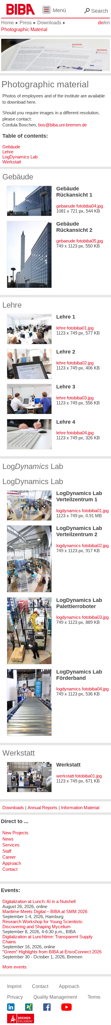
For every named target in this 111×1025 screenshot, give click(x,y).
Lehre (7, 151)
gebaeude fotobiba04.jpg (79, 205)
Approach (11, 863)
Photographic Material (24, 29)
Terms (94, 997)
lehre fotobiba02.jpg (75, 362)
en (107, 22)
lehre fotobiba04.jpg (75, 432)
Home (7, 22)
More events (14, 966)
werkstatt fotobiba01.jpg (79, 775)
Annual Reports (42, 807)
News (8, 838)
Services (11, 844)
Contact (9, 869)
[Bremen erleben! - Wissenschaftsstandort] (20, 1019)
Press (26, 22)
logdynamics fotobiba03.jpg (82, 617)
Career (9, 856)
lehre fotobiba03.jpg (75, 397)
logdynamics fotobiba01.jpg (82, 510)
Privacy (15, 997)
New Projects (15, 832)
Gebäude (11, 146)
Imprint (14, 986)
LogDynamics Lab (20, 156)
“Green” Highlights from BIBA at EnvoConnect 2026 (52, 951)
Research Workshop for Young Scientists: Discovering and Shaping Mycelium (42, 924)
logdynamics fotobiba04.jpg (82, 688)
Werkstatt (11, 161)
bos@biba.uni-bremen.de (62, 124)
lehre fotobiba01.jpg (75, 327)
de (100, 22)
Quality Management (55, 997)
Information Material (80, 807)
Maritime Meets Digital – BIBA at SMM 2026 (44, 911)
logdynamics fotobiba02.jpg (82, 545)
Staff (6, 851)
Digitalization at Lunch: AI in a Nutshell (38, 901)
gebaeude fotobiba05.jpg (79, 240)
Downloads (49, 22)
